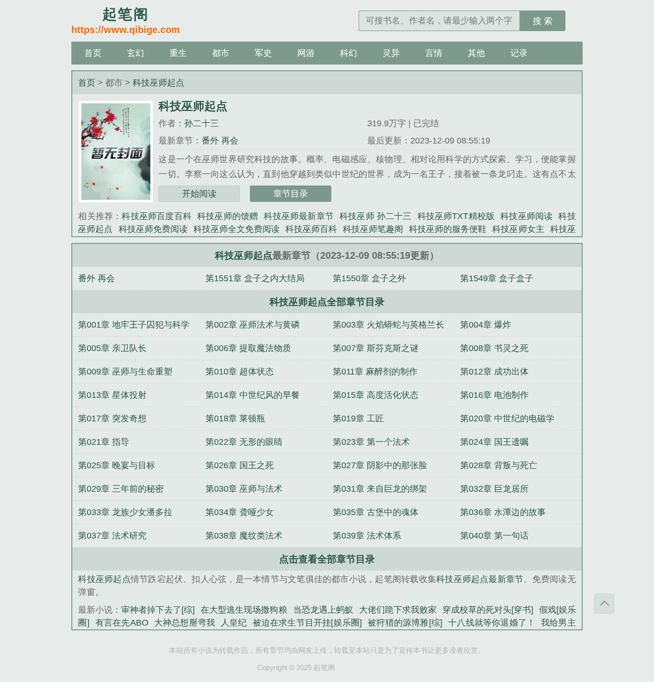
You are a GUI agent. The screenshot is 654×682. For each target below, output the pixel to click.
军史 (263, 53)
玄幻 (135, 53)
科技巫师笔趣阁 (373, 229)
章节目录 (290, 193)
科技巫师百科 (311, 229)
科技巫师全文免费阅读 (236, 229)
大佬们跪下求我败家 (398, 610)
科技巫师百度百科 (157, 216)
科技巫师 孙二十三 (375, 216)
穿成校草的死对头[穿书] (487, 610)
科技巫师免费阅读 (153, 229)
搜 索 (543, 21)
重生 (178, 53)
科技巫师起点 (158, 83)
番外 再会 (220, 140)
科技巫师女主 (518, 229)
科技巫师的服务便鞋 (447, 229)
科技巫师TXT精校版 (456, 216)
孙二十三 (201, 123)
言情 (433, 53)
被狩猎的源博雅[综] (405, 622)
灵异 (391, 53)
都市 (220, 53)
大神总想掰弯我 (184, 622)
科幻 (348, 53)
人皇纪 (234, 622)
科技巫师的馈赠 (227, 216)
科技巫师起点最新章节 (479, 579)
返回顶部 (604, 604)
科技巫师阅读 (526, 216)
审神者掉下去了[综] (158, 610)
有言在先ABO (121, 622)
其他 (476, 53)
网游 (306, 53)
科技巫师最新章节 (299, 216)
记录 (519, 53)
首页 (92, 53)
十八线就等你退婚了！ (491, 622)
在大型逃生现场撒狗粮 (244, 610)
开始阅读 (199, 193)
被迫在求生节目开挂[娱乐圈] (307, 622)
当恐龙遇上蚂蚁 (323, 610)
